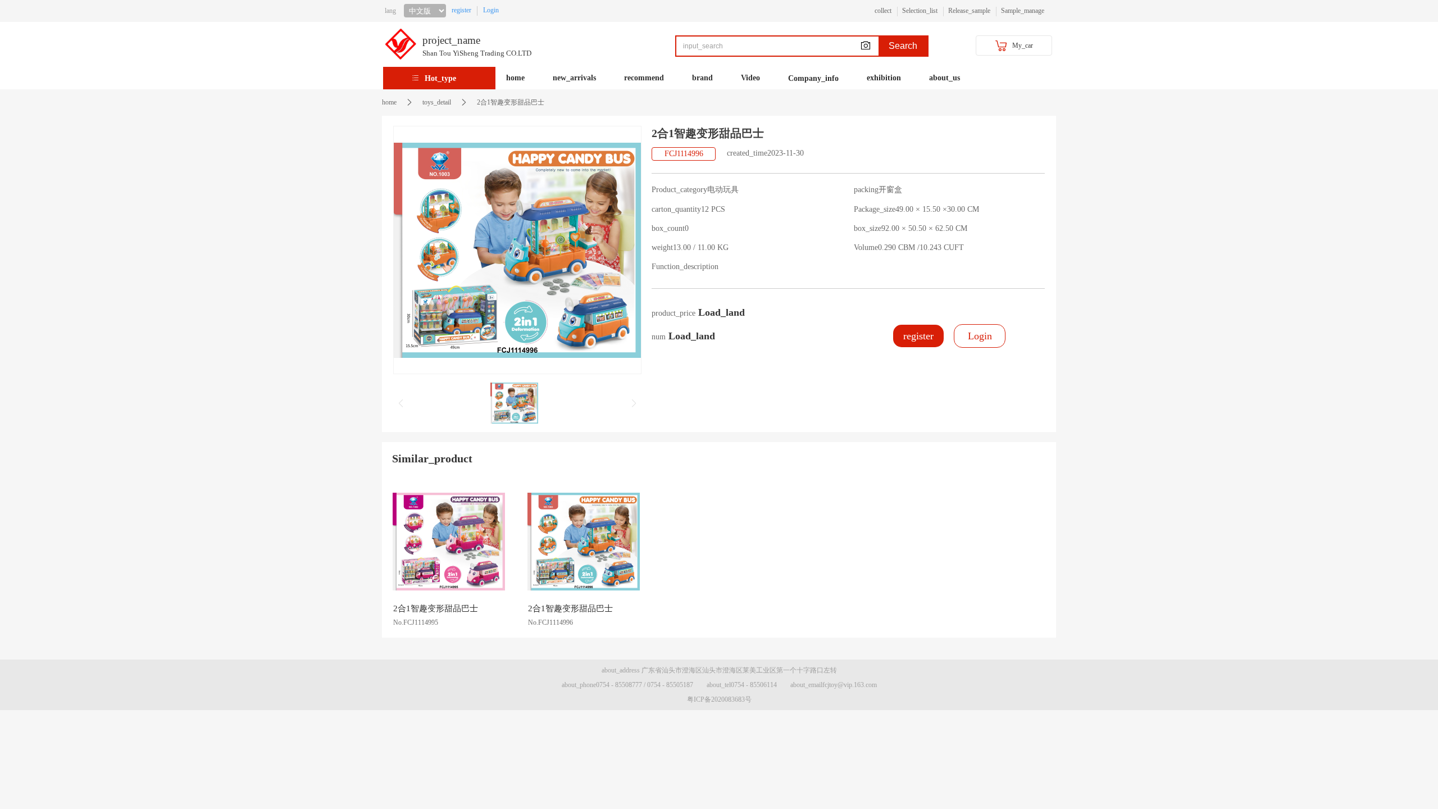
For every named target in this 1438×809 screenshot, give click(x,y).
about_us (944, 78)
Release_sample (969, 11)
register (461, 10)
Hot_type (440, 78)
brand (702, 78)
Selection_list (920, 11)
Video (750, 78)
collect (883, 11)
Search (903, 46)
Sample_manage (1022, 11)
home (515, 78)
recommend (644, 78)
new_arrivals (574, 78)
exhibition (884, 78)
